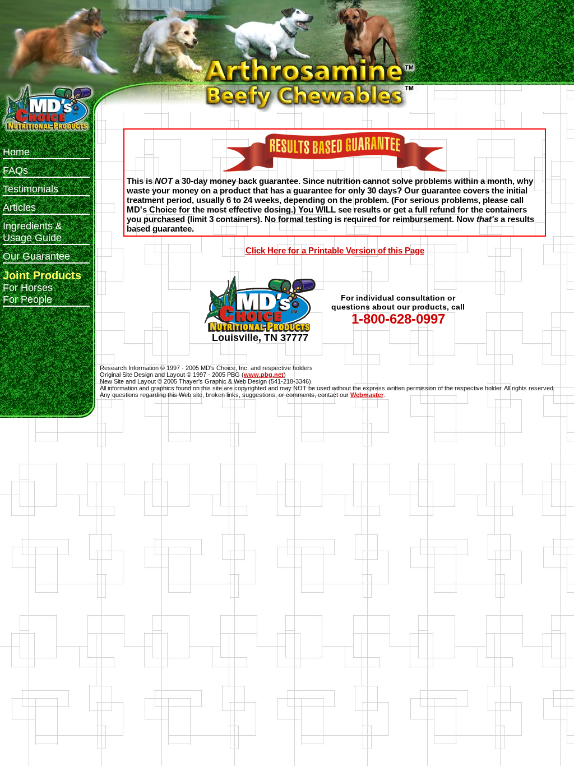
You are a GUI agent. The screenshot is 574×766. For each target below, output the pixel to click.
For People (27, 299)
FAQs (15, 170)
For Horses (28, 287)
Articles (19, 207)
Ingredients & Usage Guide (32, 231)
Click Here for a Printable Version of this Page (335, 250)
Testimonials (30, 189)
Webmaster (366, 394)
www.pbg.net (264, 374)
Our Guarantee (36, 256)
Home (16, 152)
